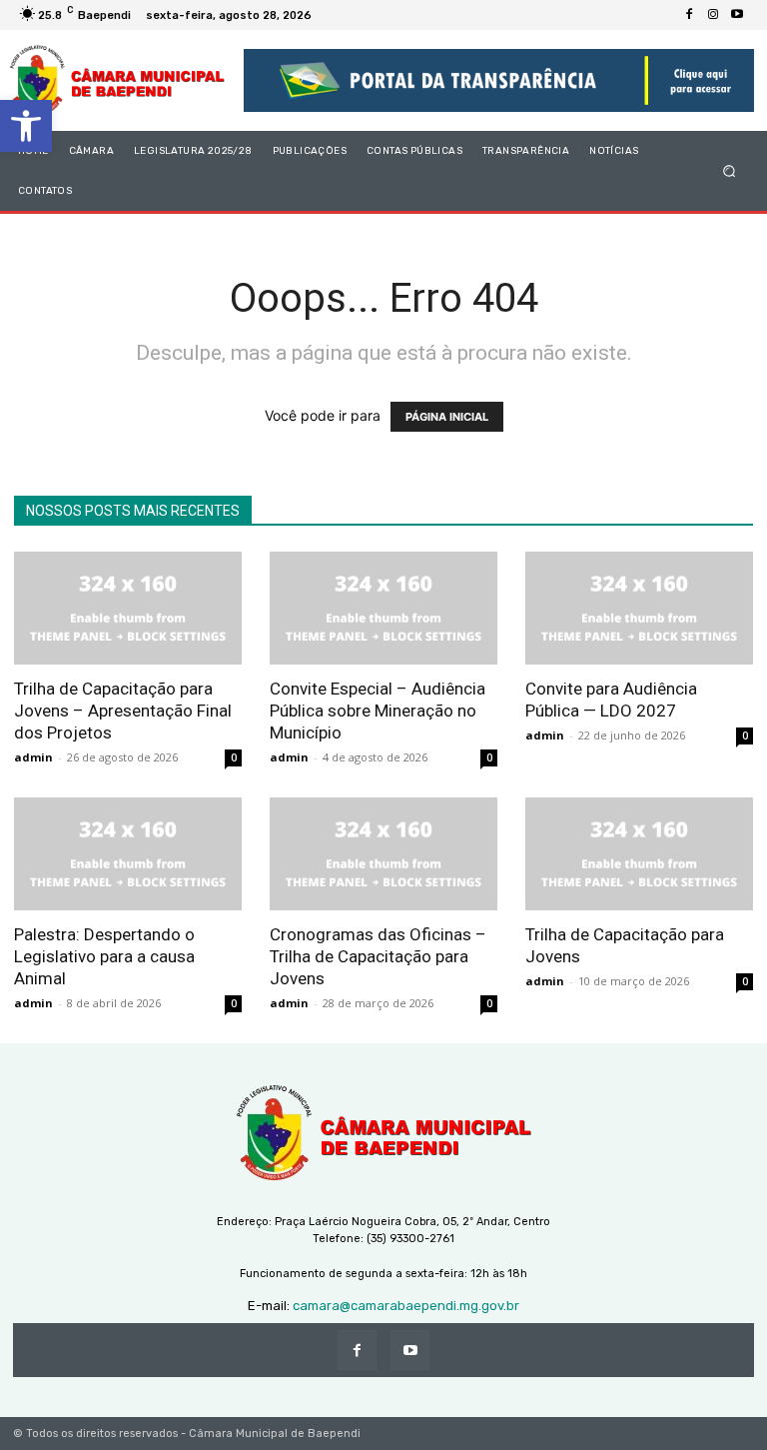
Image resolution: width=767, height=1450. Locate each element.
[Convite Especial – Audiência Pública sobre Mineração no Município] (383, 608)
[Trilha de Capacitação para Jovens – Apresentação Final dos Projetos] (128, 608)
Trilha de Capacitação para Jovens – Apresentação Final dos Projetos (123, 710)
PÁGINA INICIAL (446, 417)
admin (33, 756)
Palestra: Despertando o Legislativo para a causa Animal (104, 956)
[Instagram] (713, 15)
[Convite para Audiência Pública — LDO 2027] (639, 608)
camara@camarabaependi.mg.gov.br (406, 1305)
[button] (26, 126)
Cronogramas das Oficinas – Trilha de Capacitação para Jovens (378, 956)
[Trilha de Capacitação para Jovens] (639, 853)
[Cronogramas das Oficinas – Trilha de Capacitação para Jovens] (383, 853)
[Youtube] (737, 15)
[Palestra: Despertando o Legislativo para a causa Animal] (128, 853)
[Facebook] (689, 15)
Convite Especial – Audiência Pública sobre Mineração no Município (377, 710)
